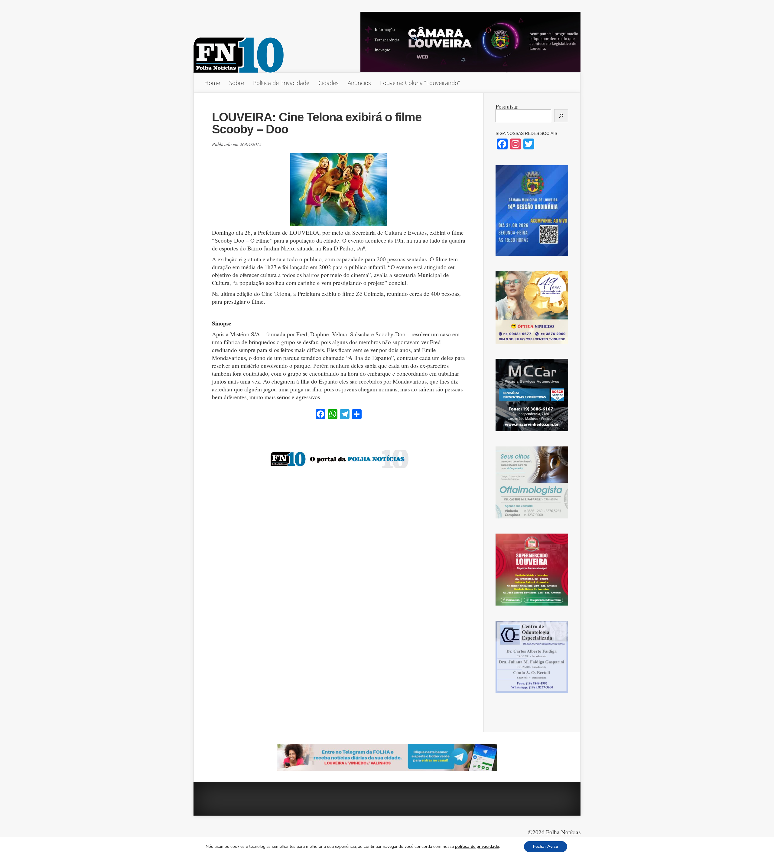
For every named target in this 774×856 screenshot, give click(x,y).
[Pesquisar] (561, 115)
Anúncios (359, 83)
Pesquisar (507, 106)
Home (212, 83)
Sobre (236, 83)
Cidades (328, 83)
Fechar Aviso (545, 846)
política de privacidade (477, 846)
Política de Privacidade (281, 83)
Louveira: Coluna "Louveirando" (420, 83)
